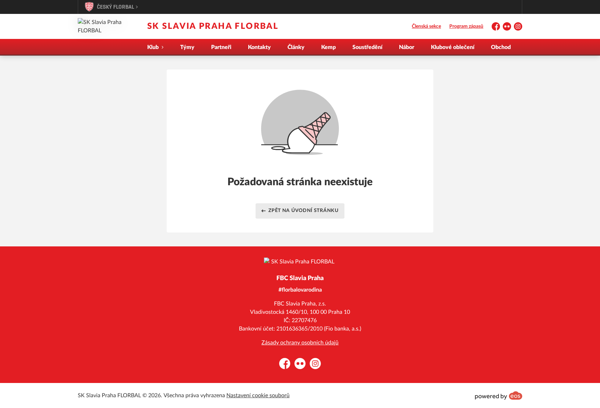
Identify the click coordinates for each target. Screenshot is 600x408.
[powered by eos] (498, 395)
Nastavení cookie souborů (258, 395)
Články (296, 47)
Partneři (221, 47)
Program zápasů (466, 26)
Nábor (406, 47)
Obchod (501, 47)
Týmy (187, 47)
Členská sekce (426, 26)
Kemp (328, 47)
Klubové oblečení (452, 47)
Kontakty (259, 47)
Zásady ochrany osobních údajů (300, 342)
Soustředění (367, 47)
